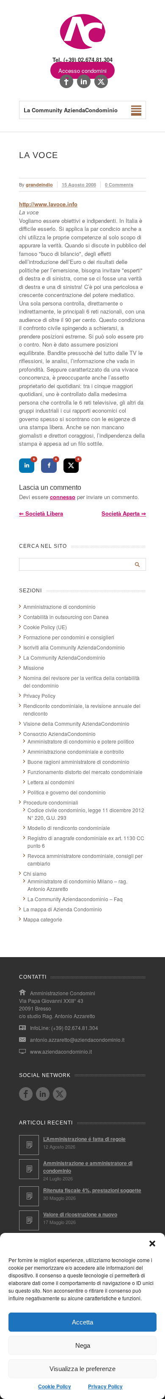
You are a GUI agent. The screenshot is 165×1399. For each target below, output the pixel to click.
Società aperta (124, 513)
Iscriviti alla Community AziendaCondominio (74, 647)
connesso (62, 497)
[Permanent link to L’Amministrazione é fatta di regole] (29, 1145)
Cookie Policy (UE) (45, 626)
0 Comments (119, 184)
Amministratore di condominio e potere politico (81, 741)
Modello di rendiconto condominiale (69, 827)
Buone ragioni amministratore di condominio (78, 761)
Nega (82, 1345)
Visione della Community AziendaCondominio (76, 723)
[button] (152, 1243)
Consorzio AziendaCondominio (59, 733)
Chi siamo (35, 873)
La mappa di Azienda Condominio (62, 909)
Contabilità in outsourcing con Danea (66, 616)
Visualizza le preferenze (83, 1368)
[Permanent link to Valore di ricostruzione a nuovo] (29, 1220)
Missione (33, 667)
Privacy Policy (105, 1386)
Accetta (82, 1322)
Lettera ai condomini (51, 782)
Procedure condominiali (50, 802)
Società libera (41, 513)
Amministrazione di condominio (59, 606)
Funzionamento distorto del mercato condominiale (85, 771)
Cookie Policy (54, 1386)
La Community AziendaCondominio (64, 657)
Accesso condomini (82, 71)
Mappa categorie (42, 919)
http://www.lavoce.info (48, 204)
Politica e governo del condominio (67, 792)
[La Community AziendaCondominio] (82, 48)
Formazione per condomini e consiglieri (68, 637)
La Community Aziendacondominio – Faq (75, 898)
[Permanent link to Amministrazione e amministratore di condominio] (29, 1169)
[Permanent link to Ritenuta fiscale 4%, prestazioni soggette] (29, 1196)
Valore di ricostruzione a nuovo (80, 1214)
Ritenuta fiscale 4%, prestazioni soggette (92, 1190)
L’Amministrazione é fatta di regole (84, 1139)
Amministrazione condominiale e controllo (76, 751)
